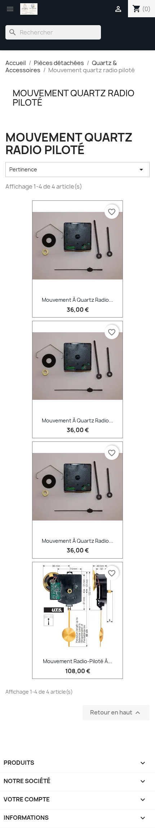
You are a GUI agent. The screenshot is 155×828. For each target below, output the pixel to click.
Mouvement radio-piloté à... (77, 661)
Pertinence (77, 169)
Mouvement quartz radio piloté (73, 97)
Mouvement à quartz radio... (77, 299)
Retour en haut (116, 712)
